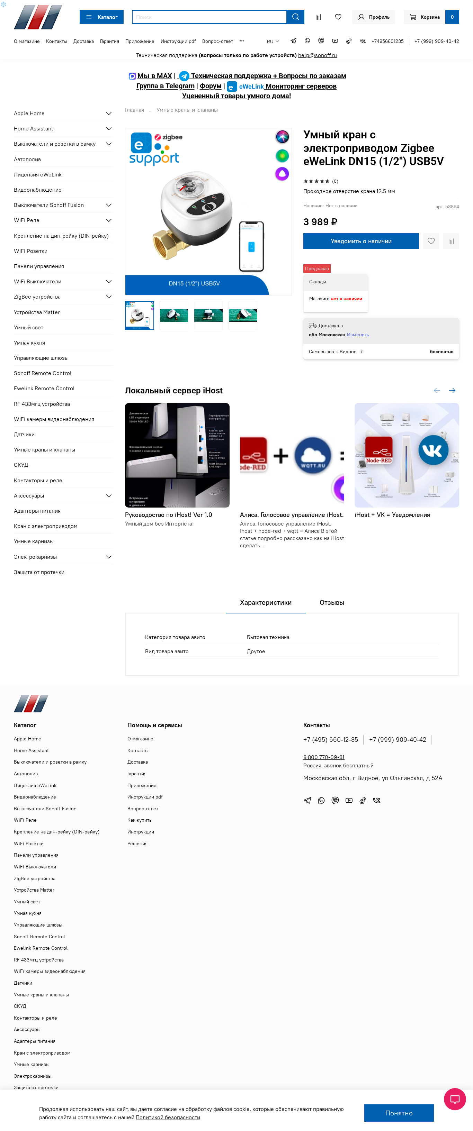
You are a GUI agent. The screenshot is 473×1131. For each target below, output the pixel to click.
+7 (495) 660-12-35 (330, 740)
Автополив (27, 159)
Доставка (83, 41)
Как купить (139, 820)
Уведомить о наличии (361, 241)
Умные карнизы (34, 541)
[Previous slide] (136, 211)
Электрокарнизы (35, 556)
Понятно (399, 1113)
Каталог (108, 16)
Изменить (358, 334)
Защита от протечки (39, 571)
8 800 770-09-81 (324, 757)
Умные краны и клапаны (187, 109)
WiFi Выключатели (37, 281)
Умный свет (28, 327)
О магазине (27, 41)
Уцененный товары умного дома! (236, 96)
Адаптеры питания (37, 510)
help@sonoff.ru (317, 55)
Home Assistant (33, 128)
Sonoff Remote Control (43, 373)
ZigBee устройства (37, 296)
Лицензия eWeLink (38, 174)
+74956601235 (388, 41)
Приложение (139, 41)
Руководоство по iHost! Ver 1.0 (168, 515)
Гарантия (109, 41)
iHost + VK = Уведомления (392, 515)
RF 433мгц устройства (42, 403)
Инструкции (140, 832)
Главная (134, 109)
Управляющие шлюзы (41, 357)
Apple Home (29, 113)
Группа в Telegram (165, 86)
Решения (137, 843)
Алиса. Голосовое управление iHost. (292, 515)
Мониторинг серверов (300, 86)
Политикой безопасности (168, 1117)
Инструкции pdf (178, 41)
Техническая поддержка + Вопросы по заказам (267, 76)
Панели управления (39, 266)
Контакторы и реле (38, 480)
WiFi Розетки (30, 250)
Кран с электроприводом (46, 525)
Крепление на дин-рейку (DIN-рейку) (61, 235)
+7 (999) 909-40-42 (436, 41)
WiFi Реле (26, 220)
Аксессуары (29, 495)
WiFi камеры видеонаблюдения (54, 419)
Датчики (24, 434)
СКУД (21, 464)
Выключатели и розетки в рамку (55, 143)
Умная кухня (29, 342)
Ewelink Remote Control (44, 388)
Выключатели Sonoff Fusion (49, 204)
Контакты (56, 41)
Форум (211, 86)
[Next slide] (281, 211)
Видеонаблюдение (38, 189)
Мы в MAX (154, 76)
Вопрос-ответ (217, 41)
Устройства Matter (37, 312)
